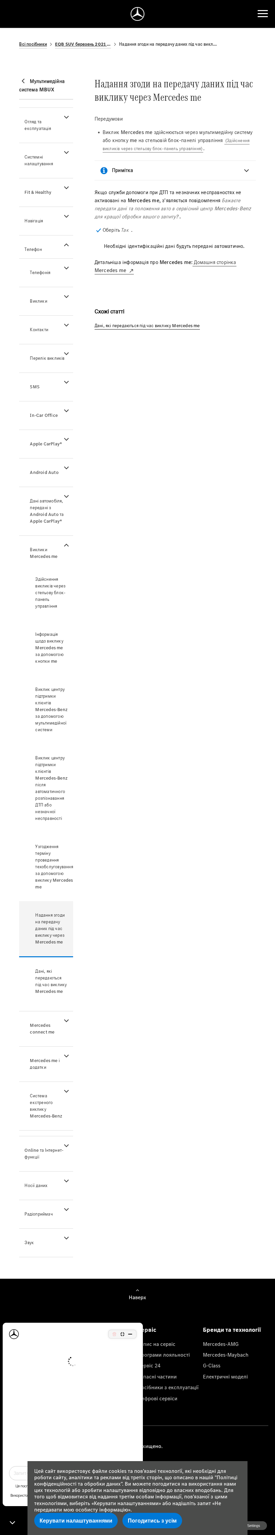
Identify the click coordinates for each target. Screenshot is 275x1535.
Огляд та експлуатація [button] (37, 125)
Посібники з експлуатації (168, 1387)
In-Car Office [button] (44, 415)
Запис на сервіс (156, 1344)
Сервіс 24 (149, 1365)
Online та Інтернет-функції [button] (43, 1153)
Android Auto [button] (44, 472)
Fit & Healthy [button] (37, 192)
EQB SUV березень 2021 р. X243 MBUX (83, 44)
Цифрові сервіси (157, 1398)
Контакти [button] (39, 329)
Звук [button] (29, 1242)
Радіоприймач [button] (38, 1214)
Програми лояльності (164, 1354)
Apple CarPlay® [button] (46, 444)
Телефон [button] (33, 249)
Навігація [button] (33, 221)
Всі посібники (33, 44)
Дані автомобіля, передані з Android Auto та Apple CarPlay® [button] (47, 511)
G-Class (211, 1365)
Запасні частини (157, 1376)
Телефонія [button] (40, 272)
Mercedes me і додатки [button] (45, 1063)
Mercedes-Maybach (226, 1354)
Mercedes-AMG (220, 1344)
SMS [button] (35, 387)
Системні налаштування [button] (38, 160)
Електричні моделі (225, 1376)
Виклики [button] (38, 301)
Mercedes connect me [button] (42, 1028)
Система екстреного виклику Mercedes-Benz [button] (46, 1106)
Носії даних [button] (35, 1185)
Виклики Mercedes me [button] (43, 553)
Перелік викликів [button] (47, 358)
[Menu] (263, 13)
